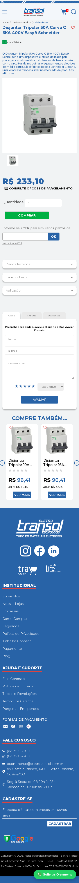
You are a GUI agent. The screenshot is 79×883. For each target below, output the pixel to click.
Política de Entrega (17, 686)
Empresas (10, 611)
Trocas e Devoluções (19, 694)
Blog (6, 656)
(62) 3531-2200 (18, 751)
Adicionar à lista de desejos (73, 27)
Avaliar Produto (39, 400)
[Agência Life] (53, 570)
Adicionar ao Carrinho (22, 495)
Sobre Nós (11, 596)
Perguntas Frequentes (20, 709)
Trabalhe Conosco (17, 641)
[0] (64, 12)
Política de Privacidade (21, 634)
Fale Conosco (13, 679)
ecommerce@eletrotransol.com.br (35, 764)
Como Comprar (14, 619)
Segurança (11, 626)
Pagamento (12, 648)
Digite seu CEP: (39, 228)
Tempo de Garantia (17, 701)
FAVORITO (10, 427)
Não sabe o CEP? (12, 243)
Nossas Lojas (12, 604)
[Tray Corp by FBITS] (27, 571)
